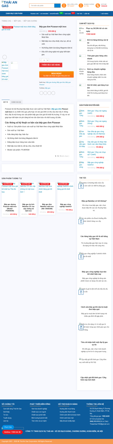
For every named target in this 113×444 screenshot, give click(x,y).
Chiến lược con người (39, 412)
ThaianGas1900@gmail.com (100, 424)
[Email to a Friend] (49, 93)
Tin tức (79, 13)
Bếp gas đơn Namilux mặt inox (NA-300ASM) (47, 206)
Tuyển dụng (7, 418)
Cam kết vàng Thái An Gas (12, 409)
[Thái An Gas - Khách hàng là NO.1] (14, 6)
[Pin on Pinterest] (53, 93)
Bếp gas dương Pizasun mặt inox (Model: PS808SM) (10, 207)
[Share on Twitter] (45, 93)
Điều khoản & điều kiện (67, 421)
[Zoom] (4, 57)
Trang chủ (34, 13)
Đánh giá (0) (16, 102)
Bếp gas (17, 21)
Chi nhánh (44, 13)
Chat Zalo (8, 427)
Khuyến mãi (54, 13)
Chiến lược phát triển (39, 415)
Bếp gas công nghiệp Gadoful (66, 205)
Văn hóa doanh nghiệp (39, 409)
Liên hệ (86, 13)
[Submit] (57, 6)
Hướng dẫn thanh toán (67, 412)
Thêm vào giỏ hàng (51, 65)
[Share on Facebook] (41, 93)
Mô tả (5, 102)
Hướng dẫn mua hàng (67, 409)
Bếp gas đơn (61, 82)
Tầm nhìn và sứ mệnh (39, 421)
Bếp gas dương (30, 21)
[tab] (6, 102)
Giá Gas (68, 13)
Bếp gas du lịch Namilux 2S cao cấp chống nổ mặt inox (28, 207)
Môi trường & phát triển (39, 418)
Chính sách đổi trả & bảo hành (70, 415)
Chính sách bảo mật (67, 418)
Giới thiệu (6, 412)
